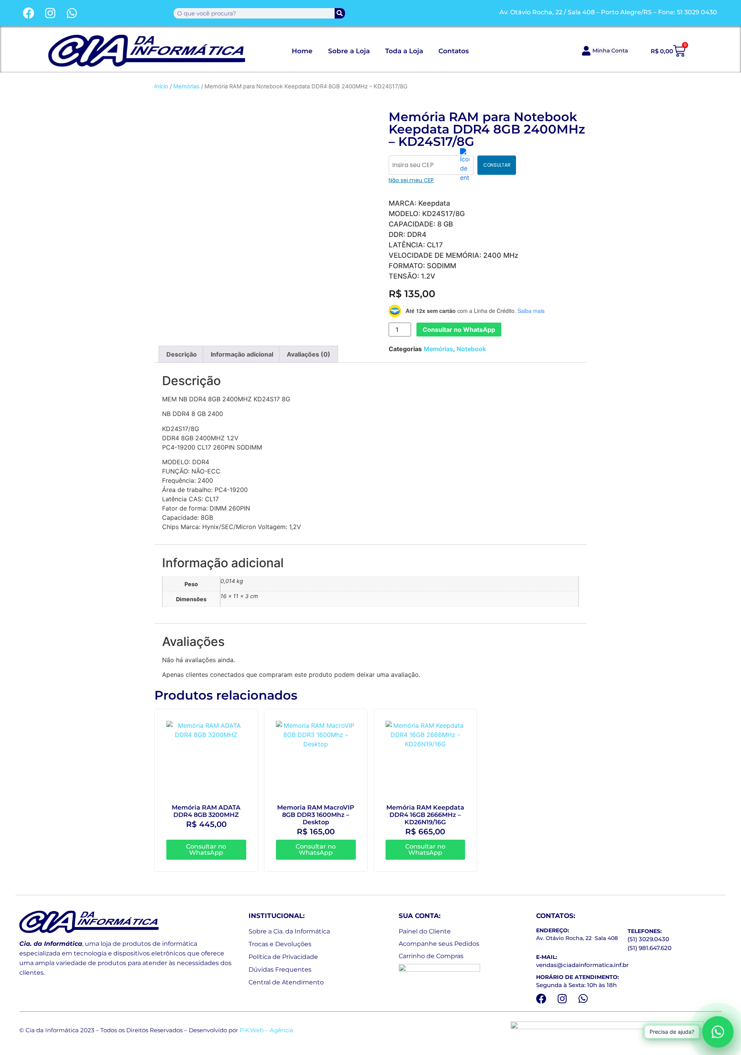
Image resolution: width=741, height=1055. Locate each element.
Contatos (453, 51)
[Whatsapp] (72, 13)
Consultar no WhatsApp (459, 329)
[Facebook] (28, 13)
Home (302, 51)
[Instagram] (50, 13)
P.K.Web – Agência (266, 1030)
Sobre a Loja (349, 51)
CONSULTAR (497, 165)
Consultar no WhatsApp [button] (206, 849)
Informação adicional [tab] (242, 354)
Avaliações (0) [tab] (308, 354)
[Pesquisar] (340, 13)
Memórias (186, 86)
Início (161, 86)
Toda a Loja (404, 51)
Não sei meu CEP (411, 180)
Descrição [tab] (181, 354)
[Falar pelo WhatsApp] (718, 1032)
